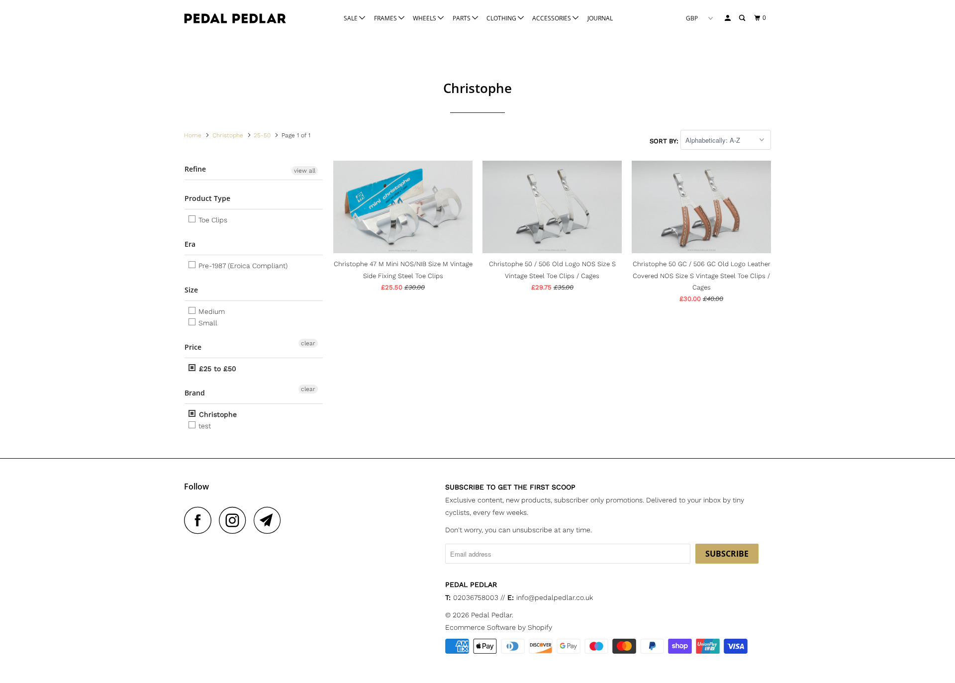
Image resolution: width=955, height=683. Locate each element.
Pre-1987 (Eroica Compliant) (241, 266)
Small (206, 323)
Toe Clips (211, 220)
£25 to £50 (216, 369)
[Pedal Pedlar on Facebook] (200, 520)
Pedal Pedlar (491, 615)
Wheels (425, 18)
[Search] (742, 18)
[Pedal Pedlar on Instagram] (235, 520)
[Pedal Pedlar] (235, 18)
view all (304, 170)
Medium (210, 311)
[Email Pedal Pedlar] (270, 520)
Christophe (216, 414)
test (203, 426)
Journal (600, 18)
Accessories (552, 18)
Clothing (502, 18)
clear (308, 343)
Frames (386, 18)
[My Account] (728, 18)
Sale (351, 18)
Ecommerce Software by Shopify (498, 627)
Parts (462, 18)
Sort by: (665, 140)
